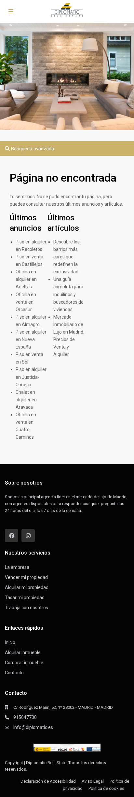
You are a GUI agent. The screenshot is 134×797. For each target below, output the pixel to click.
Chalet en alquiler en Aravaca (26, 400)
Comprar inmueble (24, 662)
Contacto (14, 672)
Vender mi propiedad (26, 577)
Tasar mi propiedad (25, 597)
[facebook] (11, 535)
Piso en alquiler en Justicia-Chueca (31, 377)
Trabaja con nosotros (26, 607)
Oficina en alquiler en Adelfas (26, 279)
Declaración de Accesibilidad (48, 781)
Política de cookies (106, 788)
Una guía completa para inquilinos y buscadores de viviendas (68, 294)
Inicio (10, 642)
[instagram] (28, 535)
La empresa (17, 567)
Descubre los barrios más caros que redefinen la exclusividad (66, 256)
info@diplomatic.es (33, 727)
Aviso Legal (93, 781)
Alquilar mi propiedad (26, 587)
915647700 (25, 717)
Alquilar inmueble (23, 652)
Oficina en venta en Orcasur (26, 302)
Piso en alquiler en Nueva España (31, 339)
